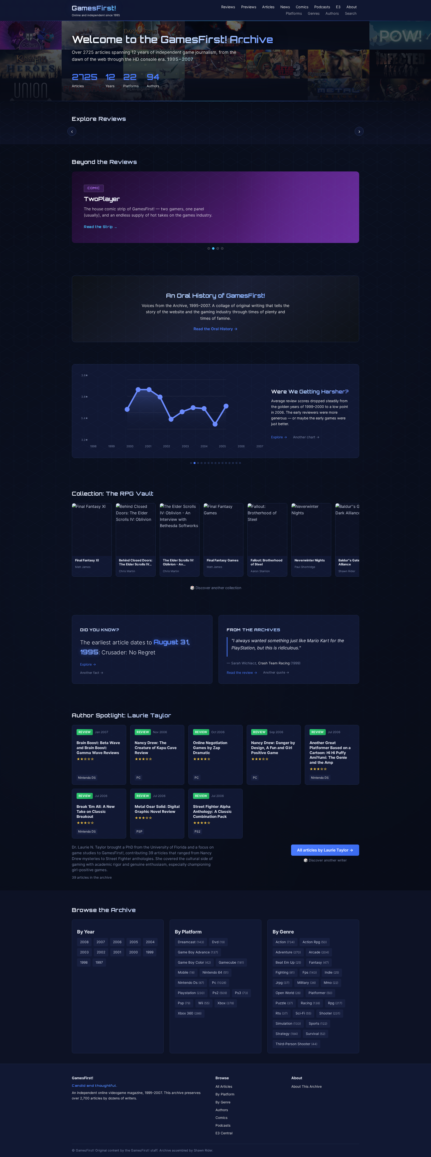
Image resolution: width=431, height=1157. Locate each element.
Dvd (218, 942)
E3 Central (224, 1133)
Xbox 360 (190, 1013)
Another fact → (91, 673)
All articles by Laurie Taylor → (325, 850)
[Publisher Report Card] (198, 463)
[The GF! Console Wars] (191, 463)
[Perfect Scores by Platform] (233, 463)
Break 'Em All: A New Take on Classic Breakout (96, 811)
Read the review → (242, 673)
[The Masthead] (215, 463)
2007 (101, 942)
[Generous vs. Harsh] (219, 463)
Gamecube (231, 962)
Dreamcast (191, 942)
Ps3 (241, 993)
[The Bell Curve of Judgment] (202, 463)
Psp (184, 1003)
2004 (150, 942)
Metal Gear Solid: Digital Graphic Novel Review (157, 809)
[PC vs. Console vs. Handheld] (240, 463)
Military (306, 983)
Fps (310, 972)
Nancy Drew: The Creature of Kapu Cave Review (156, 747)
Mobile (186, 972)
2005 (133, 942)
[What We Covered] (209, 463)
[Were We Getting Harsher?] (195, 463)
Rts (282, 1013)
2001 (117, 952)
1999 (149, 952)
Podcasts (322, 7)
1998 (84, 962)
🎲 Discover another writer (325, 860)
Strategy (287, 1034)
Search (351, 13)
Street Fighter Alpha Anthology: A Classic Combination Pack (212, 811)
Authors (332, 13)
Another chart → (306, 437)
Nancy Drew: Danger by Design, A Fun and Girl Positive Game (273, 747)
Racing (310, 1003)
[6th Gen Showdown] (212, 463)
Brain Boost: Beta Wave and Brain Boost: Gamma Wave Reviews (98, 747)
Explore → (279, 437)
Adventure (288, 952)
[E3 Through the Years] (222, 463)
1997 (99, 962)
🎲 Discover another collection (215, 588)
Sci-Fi (303, 1013)
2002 (101, 952)
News (285, 7)
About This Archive (306, 1086)
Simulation (288, 1023)
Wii (204, 1003)
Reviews (228, 7)
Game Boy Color (194, 962)
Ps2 (220, 993)
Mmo (331, 983)
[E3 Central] (222, 248)
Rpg (335, 1003)
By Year (86, 932)
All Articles (224, 1086)
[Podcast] (209, 248)
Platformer (320, 993)
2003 (84, 952)
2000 (133, 952)
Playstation (191, 993)
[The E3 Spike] (229, 463)
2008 (84, 942)
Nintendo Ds (191, 983)
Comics (302, 7)
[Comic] (213, 248)
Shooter (329, 1013)
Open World (288, 993)
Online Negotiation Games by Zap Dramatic (210, 747)
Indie (332, 972)
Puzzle (284, 1003)
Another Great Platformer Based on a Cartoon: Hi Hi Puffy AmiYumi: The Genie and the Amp (330, 752)
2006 (117, 942)
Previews (248, 7)
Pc (219, 983)
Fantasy (319, 962)
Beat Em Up (288, 962)
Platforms (294, 13)
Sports (318, 1023)
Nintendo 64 (215, 972)
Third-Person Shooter (296, 1044)
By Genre (283, 932)
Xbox (225, 1003)
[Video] (217, 248)
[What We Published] (236, 463)
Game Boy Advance (198, 952)
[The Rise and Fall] (205, 463)
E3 (338, 7)
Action (285, 942)
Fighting (285, 972)
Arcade (319, 952)
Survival (315, 1034)
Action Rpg (315, 942)
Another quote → (276, 672)
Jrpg (282, 983)
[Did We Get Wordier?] (226, 463)
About (351, 7)
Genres (314, 13)
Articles (268, 7)
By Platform (188, 932)
